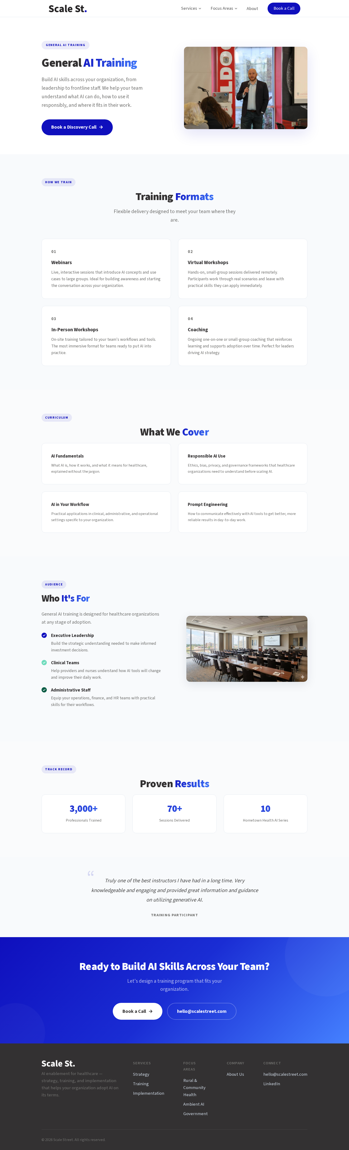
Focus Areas (222, 8)
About (252, 8)
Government (195, 1114)
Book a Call (284, 8)
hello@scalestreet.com (201, 1011)
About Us (235, 1074)
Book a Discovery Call (77, 127)
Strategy (141, 1074)
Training (141, 1084)
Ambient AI (193, 1104)
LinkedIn (271, 1084)
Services (189, 8)
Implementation (148, 1093)
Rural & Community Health (194, 1087)
